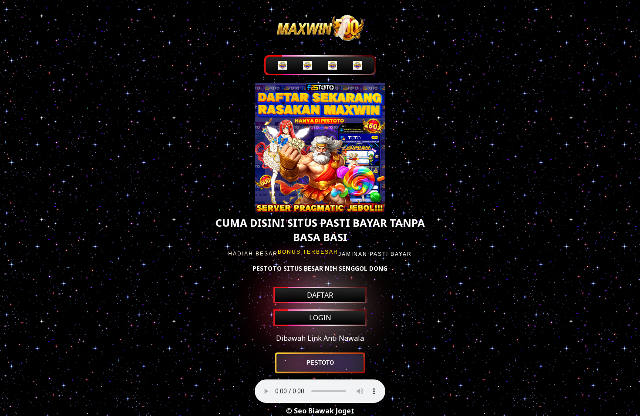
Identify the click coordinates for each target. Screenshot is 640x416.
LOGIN (320, 317)
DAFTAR (320, 295)
